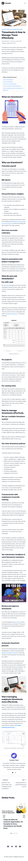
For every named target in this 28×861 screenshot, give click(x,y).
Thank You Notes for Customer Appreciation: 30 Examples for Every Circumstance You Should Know (13, 824)
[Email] (20, 846)
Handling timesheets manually (10, 652)
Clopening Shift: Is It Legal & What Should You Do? (20, 783)
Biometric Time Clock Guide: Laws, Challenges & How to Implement (7, 784)
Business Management (17, 29)
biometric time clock (11, 313)
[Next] (24, 816)
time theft (16, 622)
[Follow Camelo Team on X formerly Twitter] (15, 772)
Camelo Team (6, 41)
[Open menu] (25, 3)
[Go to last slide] (4, 816)
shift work (6, 285)
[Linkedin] (16, 846)
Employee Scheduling (7, 29)
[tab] (12, 833)
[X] (12, 846)
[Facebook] (8, 846)
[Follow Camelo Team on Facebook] (13, 772)
